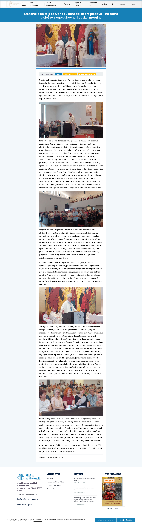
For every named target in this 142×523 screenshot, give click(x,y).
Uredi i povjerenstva (54, 485)
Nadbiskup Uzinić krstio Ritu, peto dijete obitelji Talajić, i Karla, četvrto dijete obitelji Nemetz (85, 500)
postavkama (37, 521)
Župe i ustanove (53, 489)
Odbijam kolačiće (126, 520)
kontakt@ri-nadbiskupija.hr (28, 499)
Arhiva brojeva (113, 508)
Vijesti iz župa (70, 74)
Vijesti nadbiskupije (87, 74)
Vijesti (58, 74)
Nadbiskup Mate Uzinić (55, 482)
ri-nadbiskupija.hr (24, 504)
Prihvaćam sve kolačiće (106, 520)
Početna (50, 478)
